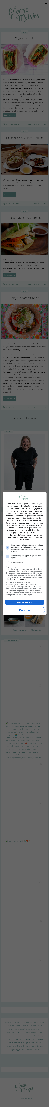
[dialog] (25, 553)
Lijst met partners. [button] (20, 579)
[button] (24, 562)
